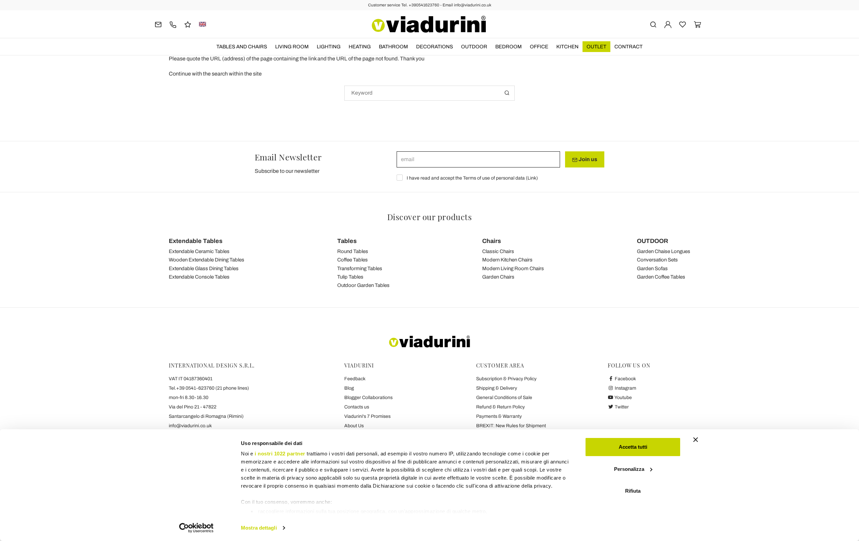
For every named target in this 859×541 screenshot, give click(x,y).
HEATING (360, 46)
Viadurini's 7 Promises (367, 416)
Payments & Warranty (499, 416)
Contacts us (356, 406)
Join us (587, 159)
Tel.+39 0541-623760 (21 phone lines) (209, 388)
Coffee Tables (352, 259)
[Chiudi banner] (695, 439)
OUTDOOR (474, 46)
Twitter (621, 406)
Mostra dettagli (259, 528)
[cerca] (653, 24)
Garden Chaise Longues (663, 251)
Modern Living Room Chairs (513, 268)
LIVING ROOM (292, 46)
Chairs (491, 241)
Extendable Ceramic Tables (199, 251)
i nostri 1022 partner (280, 453)
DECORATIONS (434, 46)
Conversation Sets (657, 259)
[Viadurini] (429, 24)
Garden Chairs (498, 277)
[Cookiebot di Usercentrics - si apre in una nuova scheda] (196, 528)
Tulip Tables (350, 277)
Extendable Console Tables (199, 277)
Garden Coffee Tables (661, 277)
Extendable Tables (195, 241)
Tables (347, 241)
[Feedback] (187, 24)
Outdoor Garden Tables (363, 285)
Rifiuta (633, 491)
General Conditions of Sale (504, 397)
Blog (349, 388)
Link (531, 178)
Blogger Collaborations (368, 397)
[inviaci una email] (158, 24)
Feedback (354, 378)
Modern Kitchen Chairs (507, 259)
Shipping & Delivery (496, 388)
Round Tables (352, 251)
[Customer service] (172, 24)
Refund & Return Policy (500, 406)
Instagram (625, 388)
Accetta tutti (633, 447)
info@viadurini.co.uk (190, 425)
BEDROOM (508, 46)
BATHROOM (393, 46)
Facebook (625, 378)
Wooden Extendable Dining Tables (206, 259)
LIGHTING (329, 46)
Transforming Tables (359, 268)
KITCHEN (567, 46)
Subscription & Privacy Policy (506, 378)
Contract (628, 46)
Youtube (623, 397)
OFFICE (539, 46)
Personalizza (629, 469)
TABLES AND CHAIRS (241, 46)
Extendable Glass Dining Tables (204, 268)
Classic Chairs (498, 251)
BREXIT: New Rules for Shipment (511, 425)
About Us (354, 425)
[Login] (667, 24)
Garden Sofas (652, 268)
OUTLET (596, 46)
